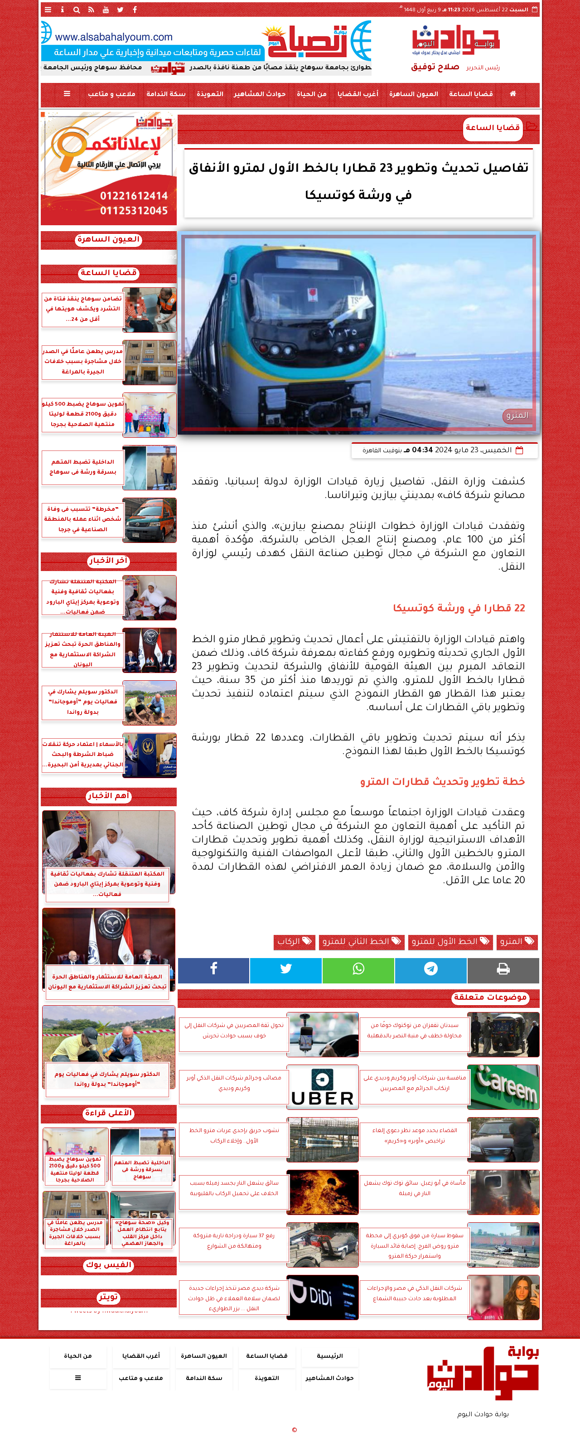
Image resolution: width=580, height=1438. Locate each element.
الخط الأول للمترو (446, 942)
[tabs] (48, 9)
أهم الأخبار (108, 797)
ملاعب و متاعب (111, 95)
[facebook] (135, 9)
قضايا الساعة (471, 95)
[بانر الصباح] (206, 40)
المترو (512, 942)
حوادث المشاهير (259, 95)
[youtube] (106, 9)
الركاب (289, 942)
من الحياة (311, 95)
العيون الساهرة (413, 95)
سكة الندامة (165, 95)
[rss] (91, 9)
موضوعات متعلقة (490, 998)
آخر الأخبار (108, 561)
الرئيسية (330, 1357)
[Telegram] (431, 970)
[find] (77, 9)
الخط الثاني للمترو (357, 942)
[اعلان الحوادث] (109, 224)
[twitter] (120, 9)
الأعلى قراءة (108, 1114)
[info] (62, 9)
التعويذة (209, 95)
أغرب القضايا (357, 95)
